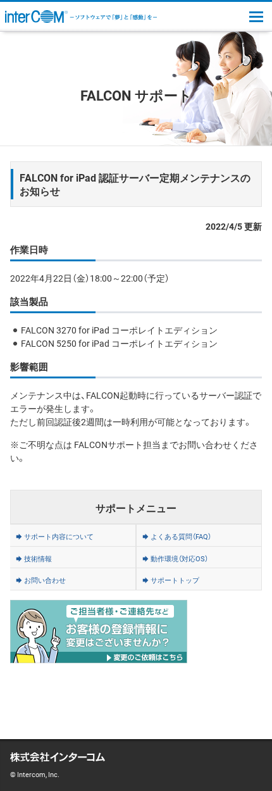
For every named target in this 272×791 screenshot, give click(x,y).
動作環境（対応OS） (179, 558)
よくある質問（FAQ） (181, 536)
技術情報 (38, 558)
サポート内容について (59, 536)
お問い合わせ (45, 580)
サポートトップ (175, 580)
